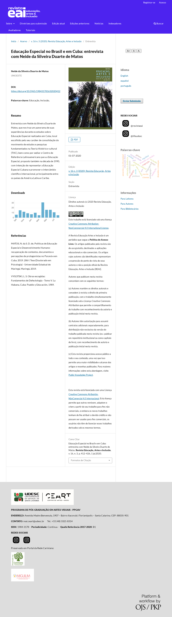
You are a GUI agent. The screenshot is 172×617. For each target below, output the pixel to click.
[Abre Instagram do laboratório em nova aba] (27, 542)
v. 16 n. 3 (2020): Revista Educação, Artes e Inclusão (56, 41)
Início (13, 41)
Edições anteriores (79, 23)
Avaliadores (14, 30)
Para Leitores (127, 198)
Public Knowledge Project (81, 375)
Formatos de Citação (81, 460)
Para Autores (127, 203)
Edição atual (58, 23)
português (126, 85)
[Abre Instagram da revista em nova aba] (16, 542)
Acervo (23, 41)
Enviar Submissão (132, 101)
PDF (75, 139)
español (125, 80)
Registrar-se (149, 2)
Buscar (160, 23)
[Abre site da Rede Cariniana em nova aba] (18, 564)
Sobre (9, 23)
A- (139, 51)
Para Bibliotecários (130, 208)
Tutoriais (30, 30)
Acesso (162, 2)
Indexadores (115, 23)
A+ (128, 51)
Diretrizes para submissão (33, 23)
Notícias (99, 23)
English (124, 75)
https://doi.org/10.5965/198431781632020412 (35, 91)
